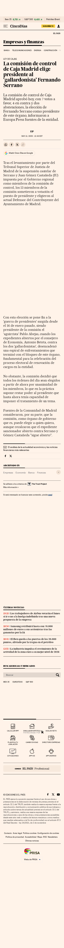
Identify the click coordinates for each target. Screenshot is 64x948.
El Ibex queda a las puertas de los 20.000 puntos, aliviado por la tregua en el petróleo (29, 641)
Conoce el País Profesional (32, 768)
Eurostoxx (17, 682)
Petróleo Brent (53, 19)
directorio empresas (51, 742)
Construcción (50, 50)
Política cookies (29, 833)
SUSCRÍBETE (48, 26)
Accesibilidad (30, 837)
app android (51, 756)
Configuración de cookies (48, 833)
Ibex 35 (8, 19)
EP (32, 131)
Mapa (39, 837)
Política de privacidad (15, 837)
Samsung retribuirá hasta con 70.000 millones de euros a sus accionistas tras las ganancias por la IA (28, 629)
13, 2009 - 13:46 (32, 136)
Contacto (8, 833)
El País (57, 33)
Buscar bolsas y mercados (19, 666)
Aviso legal (17, 833)
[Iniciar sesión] (58, 26)
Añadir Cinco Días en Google (21, 153)
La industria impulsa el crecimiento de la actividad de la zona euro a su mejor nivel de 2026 (31, 650)
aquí (50, 494)
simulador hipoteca (32, 731)
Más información (10, 487)
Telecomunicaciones (22, 50)
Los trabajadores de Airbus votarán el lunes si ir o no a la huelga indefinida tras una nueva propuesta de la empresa (31, 616)
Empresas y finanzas (23, 42)
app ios (32, 756)
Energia (37, 50)
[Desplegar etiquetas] (58, 472)
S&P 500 (28, 19)
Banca (7, 50)
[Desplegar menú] (5, 26)
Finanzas (41, 472)
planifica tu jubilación (13, 743)
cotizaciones (13, 756)
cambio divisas (32, 742)
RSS (45, 837)
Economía (21, 472)
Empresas (8, 472)
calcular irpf (13, 731)
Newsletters (52, 837)
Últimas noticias (13, 607)
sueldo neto (51, 731)
